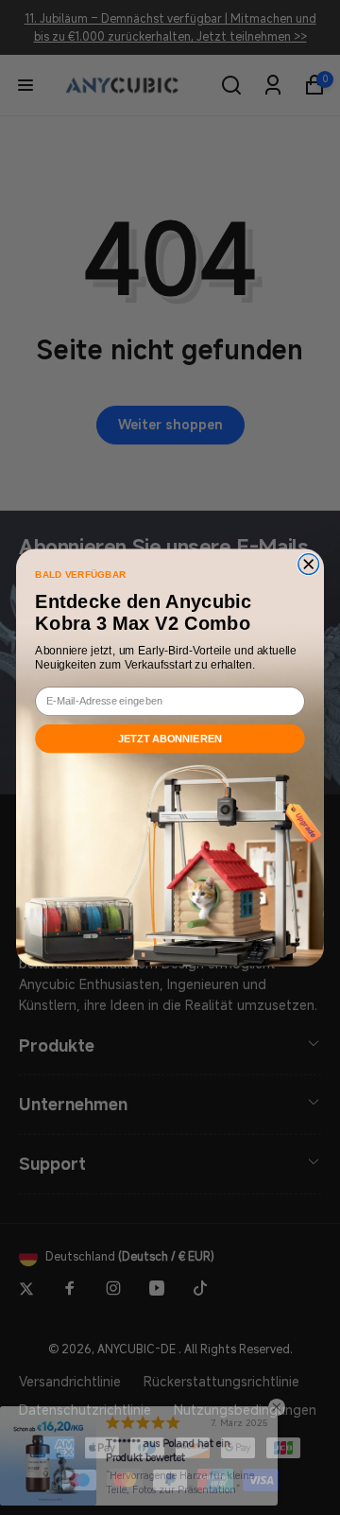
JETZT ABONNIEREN (170, 738)
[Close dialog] (308, 564)
